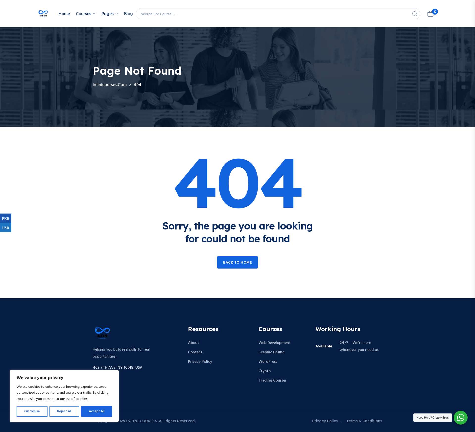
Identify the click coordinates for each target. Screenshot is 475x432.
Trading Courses (272, 380)
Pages (107, 13)
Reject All (64, 411)
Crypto (265, 371)
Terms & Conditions (364, 420)
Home (64, 13)
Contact (195, 352)
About (193, 343)
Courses (83, 13)
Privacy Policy (200, 362)
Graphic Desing (272, 352)
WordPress (268, 362)
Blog (128, 13)
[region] (64, 396)
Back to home (237, 263)
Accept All (96, 411)
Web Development (275, 343)
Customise (32, 411)
